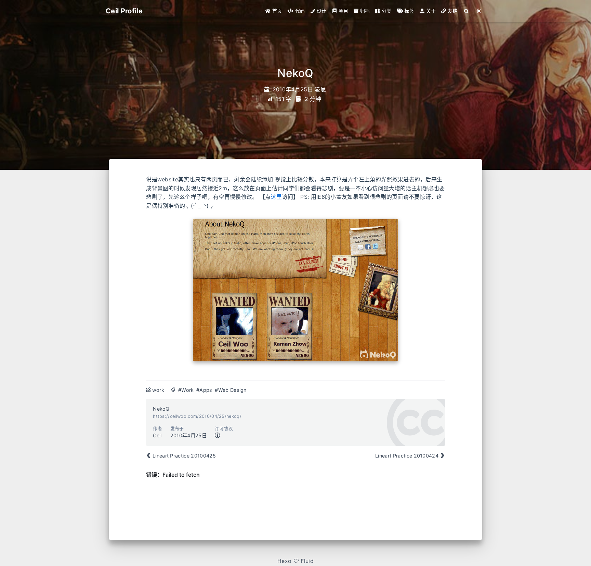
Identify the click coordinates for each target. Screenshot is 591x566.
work (158, 390)
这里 (276, 196)
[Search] (466, 10)
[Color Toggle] (479, 10)
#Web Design (231, 390)
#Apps (204, 390)
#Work (186, 390)
